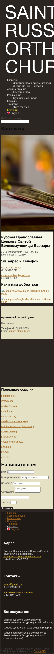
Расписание (14, 95)
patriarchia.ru (8, 396)
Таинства (12, 104)
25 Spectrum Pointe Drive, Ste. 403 (22, 556)
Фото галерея (21, 107)
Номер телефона (10, 477)
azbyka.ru (6, 447)
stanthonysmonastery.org (14, 421)
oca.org (5, 457)
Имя (3, 472)
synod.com (7, 401)
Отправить (7, 508)
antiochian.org (8, 416)
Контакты (12, 110)
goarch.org (7, 411)
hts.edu (5, 452)
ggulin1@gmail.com (19, 331)
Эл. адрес (6, 483)
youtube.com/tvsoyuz (12, 442)
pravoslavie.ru (8, 436)
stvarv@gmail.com (11, 267)
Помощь (12, 101)
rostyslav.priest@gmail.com (15, 275)
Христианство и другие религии (32, 83)
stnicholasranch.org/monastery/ (17, 426)
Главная (12, 80)
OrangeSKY (40, 651)
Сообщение (7, 491)
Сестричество (21, 92)
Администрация (16, 89)
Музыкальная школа (25, 98)
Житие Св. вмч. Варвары (28, 86)
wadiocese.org (9, 406)
